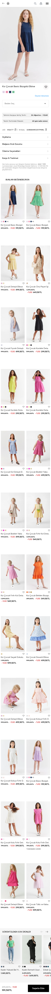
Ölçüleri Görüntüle (42, 96)
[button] (47, 932)
